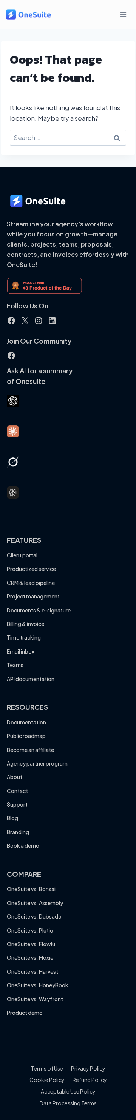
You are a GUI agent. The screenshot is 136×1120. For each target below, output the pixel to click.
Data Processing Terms (68, 1103)
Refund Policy (90, 1079)
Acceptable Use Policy (68, 1091)
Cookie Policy (47, 1079)
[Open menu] (123, 14)
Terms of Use (47, 1068)
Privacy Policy (88, 1068)
